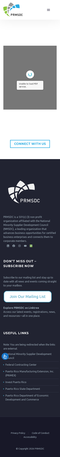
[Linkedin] (8, 246)
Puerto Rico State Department (22, 388)
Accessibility (30, 437)
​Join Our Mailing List (28, 296)
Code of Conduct (40, 433)
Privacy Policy (18, 433)
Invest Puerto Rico (15, 382)
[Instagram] (19, 246)
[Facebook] (13, 246)
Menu (52, 10)
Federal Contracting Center (20, 364)
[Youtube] (25, 246)
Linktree (33, 307)
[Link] (31, 246)
